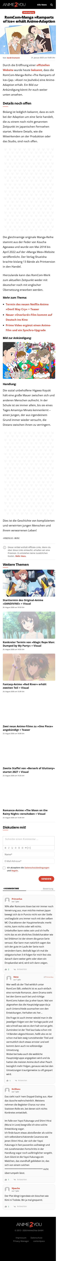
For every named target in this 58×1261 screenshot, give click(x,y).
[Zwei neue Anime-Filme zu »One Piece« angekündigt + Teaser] (29, 709)
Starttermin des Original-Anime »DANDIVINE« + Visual (23, 601)
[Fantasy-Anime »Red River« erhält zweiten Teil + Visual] (29, 667)
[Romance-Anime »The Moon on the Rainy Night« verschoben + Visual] (29, 793)
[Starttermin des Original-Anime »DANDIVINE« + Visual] (29, 583)
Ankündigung (28, 12)
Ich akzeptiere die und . (28, 869)
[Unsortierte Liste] (22, 848)
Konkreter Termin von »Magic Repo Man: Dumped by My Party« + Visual (29, 643)
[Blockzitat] (25, 848)
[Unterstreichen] (12, 848)
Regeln (14, 870)
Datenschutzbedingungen (36, 867)
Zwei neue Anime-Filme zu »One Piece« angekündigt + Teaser (28, 728)
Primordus (49, 977)
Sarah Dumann (13, 57)
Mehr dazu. (20, 556)
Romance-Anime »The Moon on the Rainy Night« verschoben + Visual (25, 812)
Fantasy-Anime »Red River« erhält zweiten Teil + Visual (24, 686)
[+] (29, 848)
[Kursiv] (8, 848)
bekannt (36, 70)
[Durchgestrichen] (15, 848)
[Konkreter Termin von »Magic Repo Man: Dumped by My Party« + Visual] (29, 625)
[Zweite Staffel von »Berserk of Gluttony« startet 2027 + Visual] (29, 751)
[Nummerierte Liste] (19, 848)
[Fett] (5, 848)
